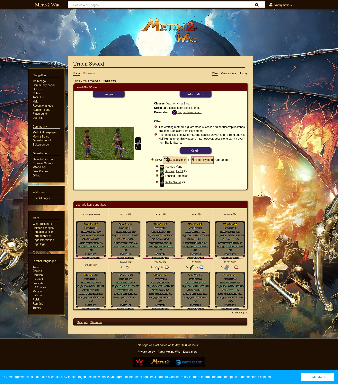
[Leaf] (192, 266)
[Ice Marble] (127, 266)
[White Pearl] (167, 266)
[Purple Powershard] (174, 112)
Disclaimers (190, 351)
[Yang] (162, 166)
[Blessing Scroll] (162, 171)
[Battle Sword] (162, 182)
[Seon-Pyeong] (193, 159)
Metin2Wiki (81, 80)
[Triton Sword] (104, 143)
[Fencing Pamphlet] (162, 176)
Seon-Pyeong (204, 159)
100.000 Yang (173, 166)
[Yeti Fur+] (227, 266)
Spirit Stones (191, 107)
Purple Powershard (189, 112)
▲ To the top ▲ (239, 312)
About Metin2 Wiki (169, 351)
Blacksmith (179, 159)
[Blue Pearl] (201, 266)
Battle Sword (173, 182)
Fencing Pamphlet (176, 176)
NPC (158, 160)
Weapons (95, 80)
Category (82, 322)
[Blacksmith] (168, 159)
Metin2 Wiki (48, 4)
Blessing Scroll (174, 171)
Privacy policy (146, 351)
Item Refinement (193, 131)
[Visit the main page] (169, 30)
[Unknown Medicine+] (157, 266)
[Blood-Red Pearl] (236, 266)
